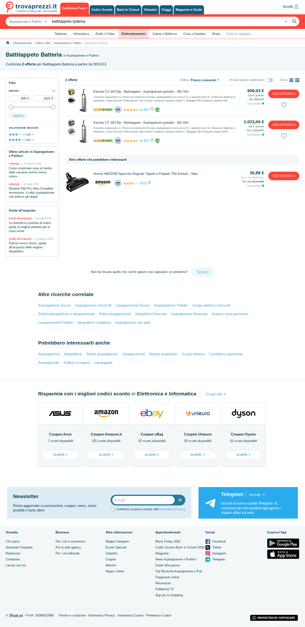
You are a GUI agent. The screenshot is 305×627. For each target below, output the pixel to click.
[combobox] (27, 21)
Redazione (13, 553)
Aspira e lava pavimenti (230, 314)
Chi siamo (13, 541)
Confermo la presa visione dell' (150, 509)
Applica (18, 115)
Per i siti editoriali (67, 553)
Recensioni (163, 583)
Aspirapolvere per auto (132, 322)
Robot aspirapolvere (102, 354)
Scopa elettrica (193, 354)
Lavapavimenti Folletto (55, 322)
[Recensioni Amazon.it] (131, 183)
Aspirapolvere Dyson (54, 305)
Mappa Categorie (117, 541)
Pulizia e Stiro (43, 43)
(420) (143, 183)
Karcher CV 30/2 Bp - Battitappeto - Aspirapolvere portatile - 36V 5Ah (141, 91)
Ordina (184, 80)
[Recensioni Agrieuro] (131, 109)
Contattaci (13, 559)
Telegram (218, 559)
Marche (111, 565)
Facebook (218, 541)
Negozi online (115, 571)
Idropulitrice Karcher (151, 314)
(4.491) (144, 110)
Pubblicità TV (164, 589)
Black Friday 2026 (167, 541)
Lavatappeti (103, 363)
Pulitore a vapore (77, 363)
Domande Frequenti (19, 547)
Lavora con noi (16, 565)
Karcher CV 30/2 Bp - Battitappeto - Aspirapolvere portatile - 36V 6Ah (141, 122)
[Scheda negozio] (102, 109)
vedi (283, 94)
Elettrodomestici (22, 43)
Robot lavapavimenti (115, 314)
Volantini (111, 553)
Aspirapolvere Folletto (171, 305)
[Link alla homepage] (8, 43)
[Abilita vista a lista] (291, 80)
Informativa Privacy (171, 509)
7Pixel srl (16, 615)
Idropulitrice (73, 354)
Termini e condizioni (72, 615)
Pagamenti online (167, 577)
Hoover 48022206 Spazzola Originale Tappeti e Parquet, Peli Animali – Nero (145, 173)
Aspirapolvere (49, 354)
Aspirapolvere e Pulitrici (67, 43)
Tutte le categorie (239, 34)
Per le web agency (68, 547)
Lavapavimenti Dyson (133, 305)
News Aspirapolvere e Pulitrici (175, 559)
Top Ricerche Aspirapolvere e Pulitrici (181, 571)
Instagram (218, 553)
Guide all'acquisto (167, 565)
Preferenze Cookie (158, 615)
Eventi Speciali (116, 547)
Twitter (216, 547)
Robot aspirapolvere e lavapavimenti (66, 314)
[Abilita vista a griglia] (297, 80)
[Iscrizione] (180, 500)
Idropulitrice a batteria (94, 322)
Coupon (111, 559)
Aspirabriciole (48, 363)
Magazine (162, 553)
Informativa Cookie (130, 615)
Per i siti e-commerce (70, 541)
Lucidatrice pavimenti (225, 354)
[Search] (294, 21)
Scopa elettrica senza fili (211, 305)
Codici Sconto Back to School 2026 (179, 547)
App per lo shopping (169, 595)
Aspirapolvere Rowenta (189, 314)
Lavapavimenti (133, 354)
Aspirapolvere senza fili (93, 305)
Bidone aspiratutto (163, 354)
